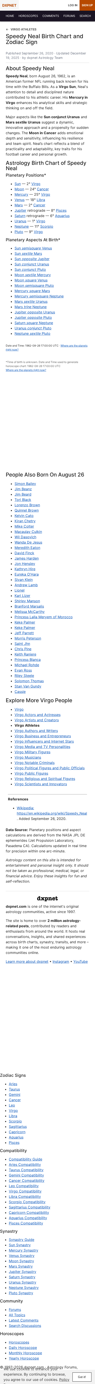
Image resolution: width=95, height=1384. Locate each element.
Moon (19, 189)
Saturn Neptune (34, 323)
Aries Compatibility (25, 1164)
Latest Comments (23, 1320)
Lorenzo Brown (27, 505)
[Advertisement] (47, 424)
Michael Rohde (27, 665)
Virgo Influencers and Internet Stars (44, 741)
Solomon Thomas (29, 681)
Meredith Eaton (27, 547)
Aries (13, 1084)
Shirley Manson (27, 601)
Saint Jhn (22, 643)
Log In (72, 5)
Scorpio (46, 226)
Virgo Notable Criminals (35, 762)
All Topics (17, 1315)
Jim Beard (23, 494)
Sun (18, 183)
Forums (15, 1309)
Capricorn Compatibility (29, 1212)
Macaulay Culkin (28, 531)
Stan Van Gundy (28, 686)
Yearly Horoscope (24, 1358)
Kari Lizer (22, 595)
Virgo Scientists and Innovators (41, 784)
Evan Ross (23, 670)
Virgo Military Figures (32, 752)
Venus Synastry (21, 1255)
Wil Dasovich (25, 537)
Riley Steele (24, 675)
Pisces (61, 210)
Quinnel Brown (27, 510)
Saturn (20, 215)
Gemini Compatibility (26, 1175)
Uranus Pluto (33, 328)
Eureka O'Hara (27, 574)
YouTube (80, 961)
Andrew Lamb (26, 585)
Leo (12, 1105)
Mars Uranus (31, 301)
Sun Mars (28, 253)
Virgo (35, 183)
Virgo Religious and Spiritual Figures (45, 778)
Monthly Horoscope (25, 1353)
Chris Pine (23, 649)
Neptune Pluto (32, 333)
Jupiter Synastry (22, 1271)
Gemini (14, 1094)
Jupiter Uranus (35, 312)
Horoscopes (19, 1342)
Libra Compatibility (25, 1196)
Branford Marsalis (29, 606)
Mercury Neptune (39, 296)
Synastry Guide (21, 1239)
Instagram (61, 961)
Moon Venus (31, 280)
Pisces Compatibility (26, 1223)
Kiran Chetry (25, 521)
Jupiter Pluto (33, 317)
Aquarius (62, 215)
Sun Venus (33, 248)
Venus (20, 199)
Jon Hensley (25, 563)
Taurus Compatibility (26, 1170)
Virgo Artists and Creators (37, 720)
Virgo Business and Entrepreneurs (43, 736)
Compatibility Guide (25, 1159)
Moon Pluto (34, 285)
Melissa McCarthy (30, 611)
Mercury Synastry (23, 1250)
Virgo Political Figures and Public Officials (50, 768)
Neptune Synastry (24, 1287)
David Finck (24, 553)
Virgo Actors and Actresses (38, 714)
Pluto (19, 231)
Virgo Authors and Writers (36, 730)
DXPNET (9, 5)
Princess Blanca (28, 659)
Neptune (22, 226)
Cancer (43, 189)
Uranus (20, 221)
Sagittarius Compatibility (29, 1207)
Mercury (21, 194)
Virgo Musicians (28, 757)
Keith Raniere (25, 654)
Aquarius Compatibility (28, 1218)
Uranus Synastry (22, 1282)
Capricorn (17, 1132)
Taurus (14, 1089)
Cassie (20, 691)
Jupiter (20, 210)
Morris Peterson (28, 638)
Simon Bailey (25, 483)
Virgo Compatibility (25, 1191)
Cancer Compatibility (26, 1180)
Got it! (82, 1377)
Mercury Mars (32, 291)
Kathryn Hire (25, 569)
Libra (41, 199)
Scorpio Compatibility (27, 1202)
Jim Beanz (23, 489)
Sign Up (87, 5)
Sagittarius (18, 1126)
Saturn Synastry (22, 1277)
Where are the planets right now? (26, 370)
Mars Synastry (21, 1266)
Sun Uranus (32, 264)
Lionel (20, 590)
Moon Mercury (33, 275)
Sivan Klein (24, 579)
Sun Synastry (20, 1245)
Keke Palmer (25, 622)
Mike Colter (24, 526)
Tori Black (23, 499)
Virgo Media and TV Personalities (42, 746)
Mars (19, 205)
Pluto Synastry (21, 1293)
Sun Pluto (30, 269)
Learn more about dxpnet (27, 961)
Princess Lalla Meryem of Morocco (44, 617)
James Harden (27, 558)
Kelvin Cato (24, 515)
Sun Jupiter (32, 259)
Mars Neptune (31, 307)
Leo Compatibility (24, 1186)
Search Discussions (25, 1325)
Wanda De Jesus (28, 542)
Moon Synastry (21, 1261)
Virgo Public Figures (31, 773)
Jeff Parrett (24, 633)
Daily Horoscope (23, 1347)
